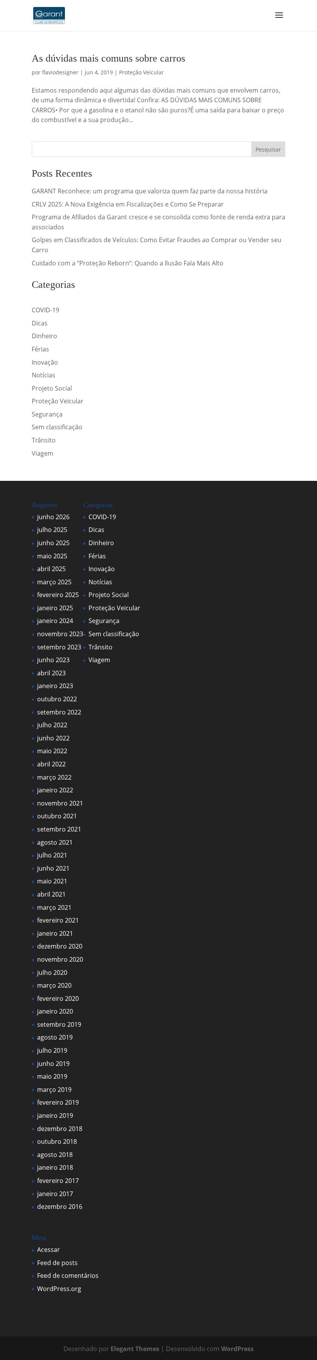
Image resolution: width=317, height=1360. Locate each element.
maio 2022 (52, 751)
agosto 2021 (55, 842)
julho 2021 (52, 855)
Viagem (42, 453)
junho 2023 (53, 660)
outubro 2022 (57, 699)
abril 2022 (51, 764)
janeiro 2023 (55, 686)
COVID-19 (45, 310)
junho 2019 (53, 1063)
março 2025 (54, 582)
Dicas (40, 323)
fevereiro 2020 (58, 998)
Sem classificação (57, 427)
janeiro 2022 (55, 790)
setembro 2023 (59, 647)
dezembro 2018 (59, 1128)
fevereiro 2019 (58, 1102)
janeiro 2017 (55, 1194)
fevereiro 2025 (58, 594)
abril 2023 (51, 673)
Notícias (43, 375)
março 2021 (54, 907)
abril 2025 (51, 569)
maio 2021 (52, 881)
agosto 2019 (55, 1037)
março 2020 (54, 985)
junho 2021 (53, 868)
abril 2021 (51, 894)
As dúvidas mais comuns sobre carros (108, 58)
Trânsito (44, 440)
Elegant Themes (135, 1349)
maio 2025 (52, 556)
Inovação (45, 362)
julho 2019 (52, 1050)
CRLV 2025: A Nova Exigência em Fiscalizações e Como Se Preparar (128, 204)
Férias (40, 349)
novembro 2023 (60, 634)
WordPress (237, 1349)
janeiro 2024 (55, 620)
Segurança (47, 414)
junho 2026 (53, 517)
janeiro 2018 (55, 1167)
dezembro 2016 (59, 1206)
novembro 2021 (60, 803)
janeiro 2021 (55, 933)
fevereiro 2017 (58, 1180)
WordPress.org (59, 1288)
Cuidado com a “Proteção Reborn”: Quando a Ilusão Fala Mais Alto (127, 263)
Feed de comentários (68, 1275)
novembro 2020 (60, 959)
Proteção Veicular (141, 72)
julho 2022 (52, 725)
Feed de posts (57, 1262)
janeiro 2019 (55, 1115)
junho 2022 (53, 738)
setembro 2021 (59, 829)
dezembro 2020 (59, 946)
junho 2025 (53, 543)
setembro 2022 (59, 712)
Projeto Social (52, 388)
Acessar (48, 1249)
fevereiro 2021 (58, 920)
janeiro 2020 (55, 1011)
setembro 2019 (59, 1024)
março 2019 (54, 1089)
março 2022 (54, 777)
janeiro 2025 (55, 608)
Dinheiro (44, 336)
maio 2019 (52, 1076)
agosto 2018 (55, 1154)
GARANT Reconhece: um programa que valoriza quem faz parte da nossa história (150, 191)
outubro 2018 (57, 1141)
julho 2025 (52, 529)
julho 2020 (52, 972)
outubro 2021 (57, 816)
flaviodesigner (60, 72)
